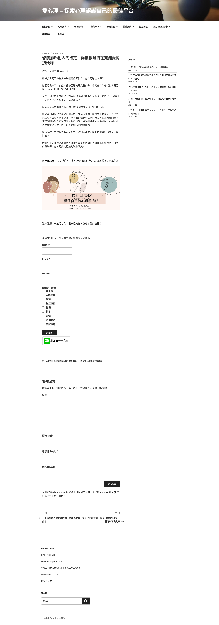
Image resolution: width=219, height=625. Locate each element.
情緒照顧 (98, 361)
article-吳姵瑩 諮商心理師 (57, 361)
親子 (48, 311)
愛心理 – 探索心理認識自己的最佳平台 (88, 10)
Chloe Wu (59, 53)
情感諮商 (127, 26)
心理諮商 (62, 26)
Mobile (46, 273)
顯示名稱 (47, 435)
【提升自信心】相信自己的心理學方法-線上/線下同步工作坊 (87, 160)
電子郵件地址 (50, 451)
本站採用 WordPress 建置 (53, 618)
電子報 (49, 290)
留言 (45, 395)
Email (46, 259)
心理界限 (50, 320)
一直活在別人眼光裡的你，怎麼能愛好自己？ (78, 223)
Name (46, 244)
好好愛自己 (73, 361)
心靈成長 (90, 361)
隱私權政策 (46, 580)
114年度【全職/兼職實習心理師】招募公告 (148, 66)
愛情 (48, 299)
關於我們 (46, 26)
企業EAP (95, 26)
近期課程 (143, 26)
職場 (48, 307)
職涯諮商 (78, 26)
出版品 (61, 33)
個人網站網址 (49, 466)
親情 (48, 315)
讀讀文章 (46, 33)
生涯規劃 (50, 303)
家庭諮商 (111, 26)
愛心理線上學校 (160, 26)
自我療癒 (50, 324)
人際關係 (50, 294)
